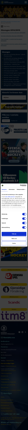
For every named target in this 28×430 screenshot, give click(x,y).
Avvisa (14, 243)
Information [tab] (12, 189)
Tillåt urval (14, 238)
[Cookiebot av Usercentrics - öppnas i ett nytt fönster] (20, 185)
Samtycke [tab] (4, 189)
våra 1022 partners (10, 196)
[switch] (24, 218)
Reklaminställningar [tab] (22, 189)
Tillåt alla (14, 234)
